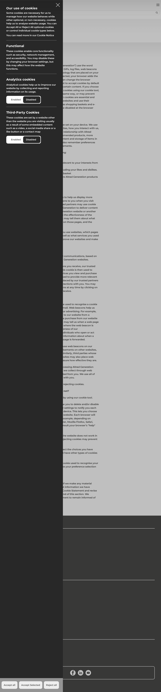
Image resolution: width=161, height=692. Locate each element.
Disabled (31, 99)
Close (57, 3)
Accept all (9, 685)
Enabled (16, 99)
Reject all (51, 685)
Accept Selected (30, 685)
